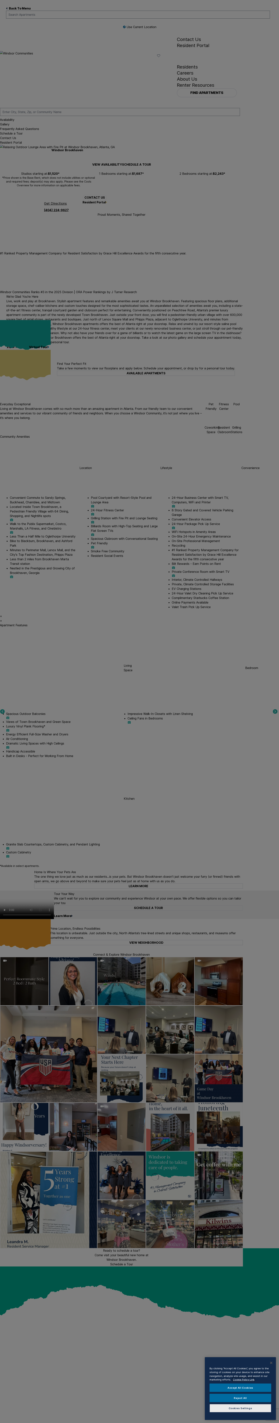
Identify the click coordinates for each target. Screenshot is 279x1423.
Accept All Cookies (240, 1387)
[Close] (271, 1363)
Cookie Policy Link (244, 1379)
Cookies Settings (240, 1408)
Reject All (240, 1397)
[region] (240, 1388)
